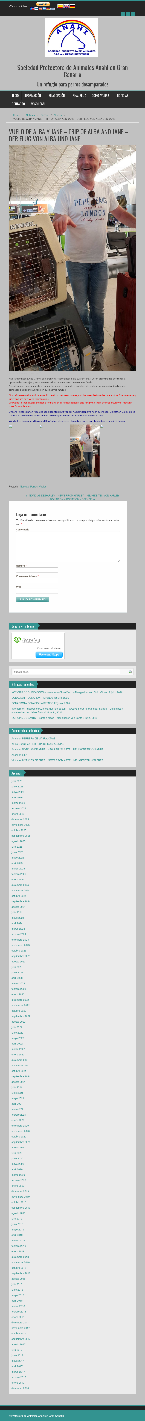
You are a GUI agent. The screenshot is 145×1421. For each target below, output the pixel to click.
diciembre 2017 (20, 1322)
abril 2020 (17, 1169)
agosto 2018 (18, 1278)
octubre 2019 (18, 1202)
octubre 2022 (18, 1010)
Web (18, 586)
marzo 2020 (18, 1174)
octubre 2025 (18, 830)
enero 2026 (17, 813)
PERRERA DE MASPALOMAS (38, 738)
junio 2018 (17, 1289)
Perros (44, 115)
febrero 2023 (18, 989)
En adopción (57, 95)
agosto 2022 (18, 1021)
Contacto (18, 103)
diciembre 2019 (20, 1191)
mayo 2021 (17, 1098)
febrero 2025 (18, 874)
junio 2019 (17, 1224)
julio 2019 (16, 1218)
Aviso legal (38, 103)
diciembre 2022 (20, 999)
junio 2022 (17, 1032)
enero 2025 (17, 879)
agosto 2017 (18, 1344)
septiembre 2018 (20, 1273)
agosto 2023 (18, 961)
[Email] (133, 14)
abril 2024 (17, 923)
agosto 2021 (18, 1081)
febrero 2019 (18, 1246)
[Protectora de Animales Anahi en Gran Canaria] (71, 37)
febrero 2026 (18, 808)
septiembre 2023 (20, 956)
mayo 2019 (17, 1229)
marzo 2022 (18, 1049)
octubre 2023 (18, 950)
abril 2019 (17, 1235)
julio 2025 (16, 846)
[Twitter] (128, 14)
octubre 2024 (18, 896)
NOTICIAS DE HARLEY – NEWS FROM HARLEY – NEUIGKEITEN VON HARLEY (72, 495)
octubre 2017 (18, 1333)
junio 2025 (17, 852)
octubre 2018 (18, 1267)
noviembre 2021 (20, 1065)
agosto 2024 (18, 906)
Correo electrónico (27, 576)
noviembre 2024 (20, 890)
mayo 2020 (17, 1164)
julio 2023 (16, 967)
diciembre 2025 (20, 819)
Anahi (21, 373)
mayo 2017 (17, 1360)
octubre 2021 (18, 1071)
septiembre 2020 (20, 1142)
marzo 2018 (18, 1306)
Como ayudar (100, 95)
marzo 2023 (18, 983)
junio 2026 (17, 786)
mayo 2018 (17, 1295)
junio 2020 (17, 1158)
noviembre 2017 (20, 1328)
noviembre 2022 (20, 1005)
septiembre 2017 (20, 1339)
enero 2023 (17, 994)
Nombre (21, 565)
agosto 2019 (18, 1213)
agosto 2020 (18, 1147)
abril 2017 (17, 1366)
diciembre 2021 (20, 1060)
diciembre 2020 (20, 1125)
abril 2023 (17, 978)
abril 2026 (17, 797)
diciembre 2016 (20, 1388)
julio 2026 (16, 781)
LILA (24, 755)
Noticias (122, 95)
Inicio (15, 95)
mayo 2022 (17, 1038)
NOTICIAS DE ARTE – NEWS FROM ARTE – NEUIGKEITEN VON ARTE (62, 749)
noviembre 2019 (20, 1196)
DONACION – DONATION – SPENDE (72, 499)
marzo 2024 (18, 928)
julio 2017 (16, 1349)
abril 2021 (17, 1103)
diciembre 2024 (20, 885)
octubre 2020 (18, 1136)
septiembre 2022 (20, 1016)
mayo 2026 (17, 792)
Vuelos (58, 115)
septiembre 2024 (20, 901)
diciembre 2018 (20, 1257)
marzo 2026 (18, 803)
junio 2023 (17, 972)
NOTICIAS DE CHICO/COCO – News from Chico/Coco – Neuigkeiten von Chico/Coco (59, 692)
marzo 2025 (18, 868)
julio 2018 (16, 1284)
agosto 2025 (18, 841)
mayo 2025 (17, 857)
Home (16, 115)
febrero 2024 (18, 934)
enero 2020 (17, 1185)
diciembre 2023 (20, 939)
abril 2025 (17, 863)
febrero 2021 (18, 1114)
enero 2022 (17, 1054)
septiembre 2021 (20, 1076)
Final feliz (79, 95)
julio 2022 (16, 1027)
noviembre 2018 (20, 1262)
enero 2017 (17, 1382)
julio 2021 (16, 1087)
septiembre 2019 (20, 1207)
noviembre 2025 (20, 824)
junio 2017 (17, 1355)
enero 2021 (17, 1120)
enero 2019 (17, 1251)
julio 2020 (16, 1153)
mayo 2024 (17, 917)
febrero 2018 (18, 1311)
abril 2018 (17, 1300)
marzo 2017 (18, 1371)
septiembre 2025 (20, 835)
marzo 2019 (18, 1240)
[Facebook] (123, 14)
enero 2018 (17, 1317)
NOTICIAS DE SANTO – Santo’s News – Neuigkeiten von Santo (46, 717)
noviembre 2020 (20, 1131)
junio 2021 (17, 1092)
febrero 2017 (18, 1377)
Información (32, 95)
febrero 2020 (18, 1180)
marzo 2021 (18, 1109)
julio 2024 (16, 912)
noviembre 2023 (20, 945)
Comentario (22, 529)
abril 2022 (17, 1043)
